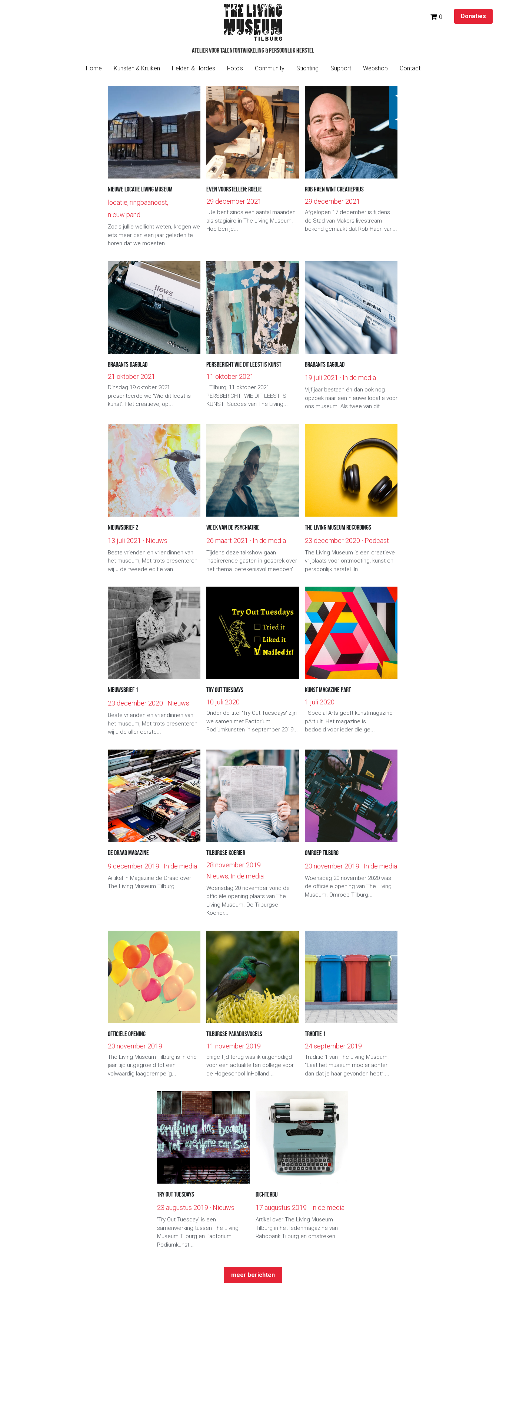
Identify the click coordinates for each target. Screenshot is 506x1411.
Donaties (473, 16)
